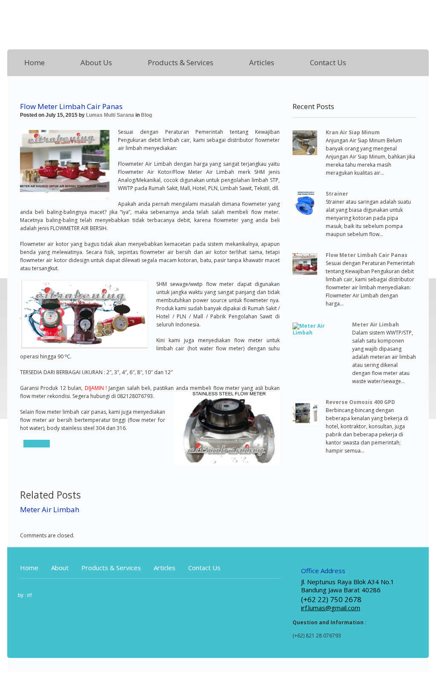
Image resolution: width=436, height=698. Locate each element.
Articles (261, 62)
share (36, 443)
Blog (146, 115)
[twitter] (375, 10)
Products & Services (180, 62)
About (60, 567)
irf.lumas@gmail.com (330, 607)
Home (34, 62)
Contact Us (328, 62)
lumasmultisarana (106, 21)
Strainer (337, 193)
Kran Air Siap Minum (353, 132)
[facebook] (424, 10)
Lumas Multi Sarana (110, 115)
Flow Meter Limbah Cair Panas (366, 255)
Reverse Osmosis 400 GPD (360, 402)
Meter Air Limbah (49, 509)
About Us (96, 62)
